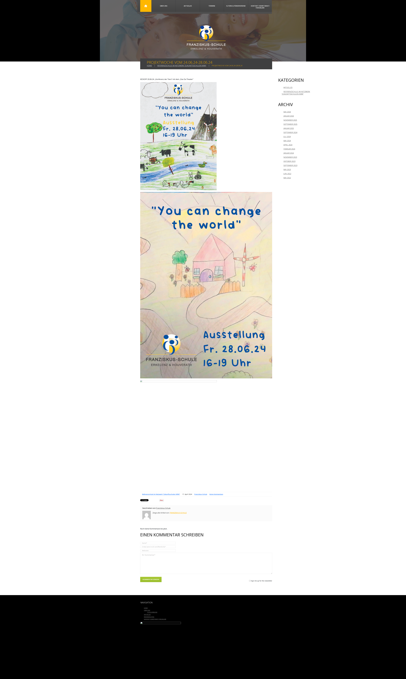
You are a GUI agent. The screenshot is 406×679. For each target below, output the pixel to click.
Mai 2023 (287, 169)
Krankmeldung (149, 617)
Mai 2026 (287, 112)
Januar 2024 (288, 153)
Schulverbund (152, 612)
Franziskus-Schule (200, 494)
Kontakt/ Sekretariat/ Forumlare (260, 7)
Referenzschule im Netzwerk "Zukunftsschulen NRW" (181, 65)
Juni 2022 (287, 174)
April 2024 (287, 145)
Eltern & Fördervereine (236, 6)
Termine (211, 6)
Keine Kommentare (216, 494)
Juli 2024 (287, 136)
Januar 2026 (288, 116)
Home (145, 6)
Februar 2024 (289, 149)
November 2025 (290, 120)
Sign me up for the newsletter (261, 581)
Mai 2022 (287, 178)
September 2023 (290, 165)
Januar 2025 (288, 128)
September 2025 (290, 124)
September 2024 (290, 132)
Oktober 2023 (289, 161)
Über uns (163, 6)
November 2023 (290, 157)
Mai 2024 (287, 141)
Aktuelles (188, 6)
